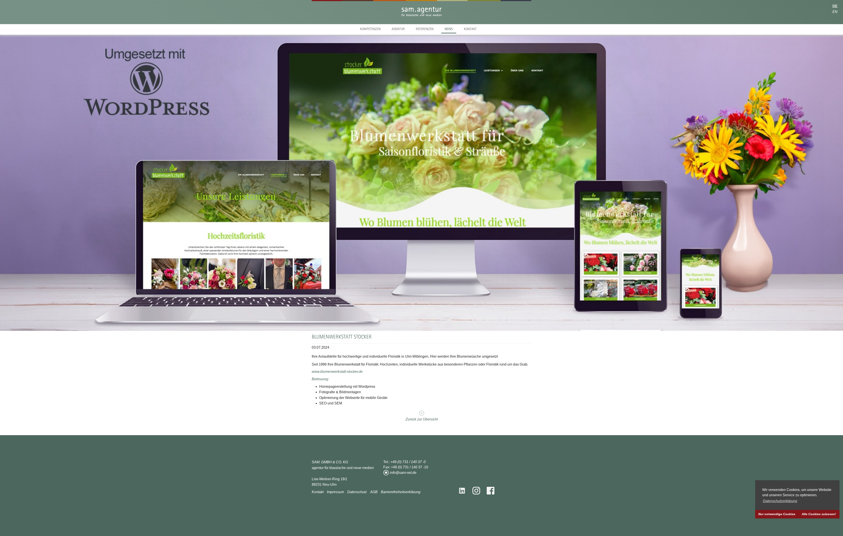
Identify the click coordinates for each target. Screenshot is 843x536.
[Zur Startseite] (421, 12)
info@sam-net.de (403, 472)
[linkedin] (463, 490)
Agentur (398, 29)
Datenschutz (357, 492)
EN (835, 12)
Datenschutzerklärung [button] (780, 501)
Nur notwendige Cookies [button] (776, 514)
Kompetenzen (370, 29)
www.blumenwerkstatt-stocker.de (337, 371)
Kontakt (470, 29)
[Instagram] (476, 490)
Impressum (335, 492)
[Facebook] (490, 490)
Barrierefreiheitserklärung (400, 492)
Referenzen (425, 29)
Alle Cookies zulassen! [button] (819, 514)
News (449, 29)
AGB (374, 492)
